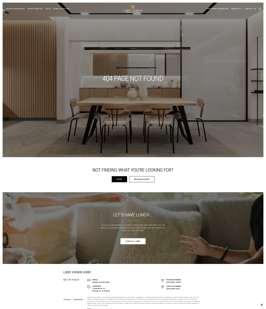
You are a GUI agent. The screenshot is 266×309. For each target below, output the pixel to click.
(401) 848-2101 (173, 289)
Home (119, 179)
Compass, (139, 297)
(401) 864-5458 (173, 282)
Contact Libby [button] (133, 241)
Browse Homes (141, 179)
